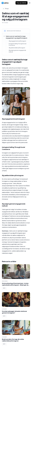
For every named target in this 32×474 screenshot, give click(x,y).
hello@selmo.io (6, 461)
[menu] (29, 3)
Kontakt (6, 370)
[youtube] (12, 468)
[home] (5, 3)
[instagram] (9, 468)
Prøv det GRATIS (21, 3)
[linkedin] (6, 468)
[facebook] (2, 468)
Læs (4, 288)
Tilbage (7, 8)
